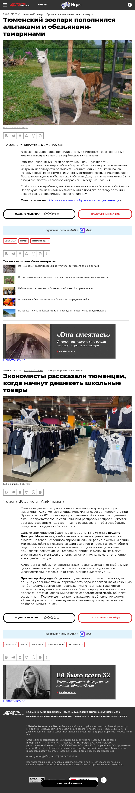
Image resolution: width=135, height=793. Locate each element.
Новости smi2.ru (15, 360)
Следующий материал (69, 783)
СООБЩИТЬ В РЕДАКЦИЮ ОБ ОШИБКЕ (107, 716)
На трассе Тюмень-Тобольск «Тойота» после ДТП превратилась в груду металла (62, 310)
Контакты (80, 716)
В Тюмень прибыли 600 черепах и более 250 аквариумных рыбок (53, 299)
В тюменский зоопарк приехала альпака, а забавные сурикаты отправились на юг (63, 277)
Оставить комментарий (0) (105, 214)
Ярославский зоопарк (15, 127)
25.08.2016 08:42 (12, 14)
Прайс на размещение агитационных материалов (91, 712)
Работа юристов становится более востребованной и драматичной (55, 288)
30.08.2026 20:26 (12, 370)
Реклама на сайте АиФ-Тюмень (43, 712)
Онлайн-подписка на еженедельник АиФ (49, 716)
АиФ (28, 484)
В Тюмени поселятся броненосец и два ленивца (83, 200)
